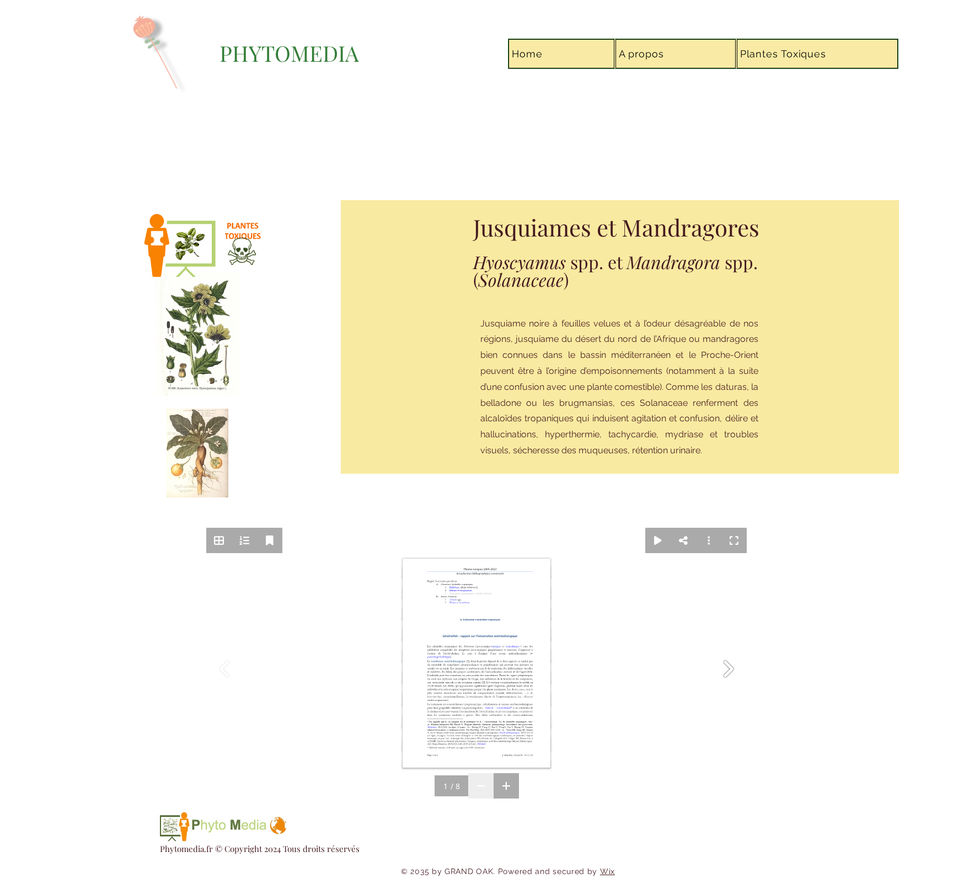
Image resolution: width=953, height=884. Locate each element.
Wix (607, 871)
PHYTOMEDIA (289, 53)
